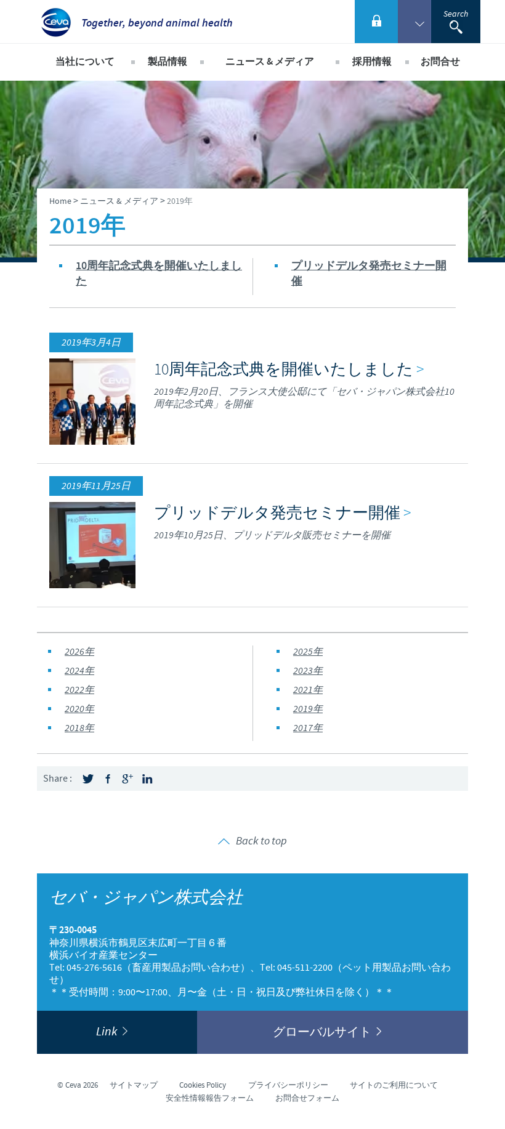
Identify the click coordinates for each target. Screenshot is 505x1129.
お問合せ (440, 61)
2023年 (308, 671)
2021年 (308, 690)
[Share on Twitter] (88, 778)
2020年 (79, 709)
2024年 (79, 671)
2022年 (79, 690)
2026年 (79, 651)
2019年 (308, 709)
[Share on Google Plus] (127, 778)
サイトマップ (134, 1085)
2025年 (308, 651)
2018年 (79, 728)
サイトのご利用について (394, 1085)
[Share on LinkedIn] (147, 778)
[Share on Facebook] (107, 778)
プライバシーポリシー (288, 1085)
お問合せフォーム (307, 1098)
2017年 (308, 728)
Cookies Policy (202, 1085)
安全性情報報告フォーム (210, 1098)
